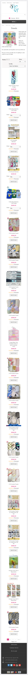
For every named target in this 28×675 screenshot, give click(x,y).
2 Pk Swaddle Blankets (13, 141)
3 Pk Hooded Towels (13, 233)
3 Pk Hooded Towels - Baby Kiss (13, 287)
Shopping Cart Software (21, 669)
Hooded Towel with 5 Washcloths (14, 599)
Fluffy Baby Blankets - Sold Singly (13, 109)
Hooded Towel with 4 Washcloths (14, 571)
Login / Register (16, 2)
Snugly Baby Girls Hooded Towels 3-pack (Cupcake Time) (13, 344)
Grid (7, 59)
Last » (19, 639)
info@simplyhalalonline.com (11, 662)
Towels (13, 25)
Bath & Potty (8, 25)
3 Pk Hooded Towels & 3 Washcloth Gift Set (13, 429)
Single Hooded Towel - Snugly (14, 86)
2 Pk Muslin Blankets (14, 171)
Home (3, 25)
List (9, 59)
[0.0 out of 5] (9, 91)
